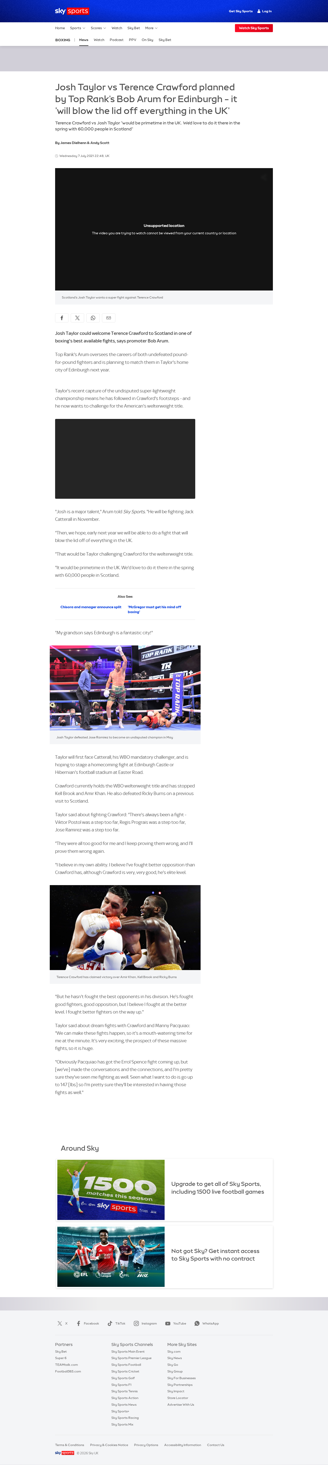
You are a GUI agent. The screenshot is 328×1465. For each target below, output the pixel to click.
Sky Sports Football (126, 1364)
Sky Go (172, 1364)
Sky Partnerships (180, 1384)
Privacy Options (146, 1444)
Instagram (149, 1323)
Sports (75, 28)
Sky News (174, 1358)
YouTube (179, 1323)
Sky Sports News (124, 1404)
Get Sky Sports (241, 11)
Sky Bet (133, 28)
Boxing (62, 40)
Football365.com (68, 1371)
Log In (267, 11)
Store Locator (177, 1397)
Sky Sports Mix (122, 1424)
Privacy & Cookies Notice (109, 1444)
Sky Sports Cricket (125, 1371)
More (149, 28)
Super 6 (60, 1358)
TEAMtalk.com (66, 1364)
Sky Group (175, 1371)
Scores (96, 28)
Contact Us (215, 1444)
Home (60, 28)
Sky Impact (175, 1391)
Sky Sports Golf (123, 1378)
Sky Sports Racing (125, 1417)
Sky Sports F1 (121, 1384)
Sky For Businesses (181, 1378)
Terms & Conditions (69, 1444)
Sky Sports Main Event (128, 1351)
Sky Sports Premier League (131, 1358)
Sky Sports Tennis (124, 1391)
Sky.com (174, 1351)
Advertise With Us (180, 1404)
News (83, 39)
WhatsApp (210, 1323)
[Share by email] (108, 317)
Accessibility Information (182, 1444)
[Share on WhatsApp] (93, 317)
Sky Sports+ (120, 1411)
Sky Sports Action (124, 1397)
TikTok (120, 1323)
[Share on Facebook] (62, 317)
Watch (117, 28)
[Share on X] (77, 317)
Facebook (91, 1323)
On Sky (147, 39)
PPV (132, 39)
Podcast (117, 39)
